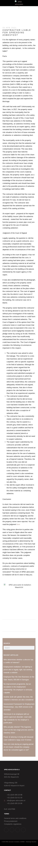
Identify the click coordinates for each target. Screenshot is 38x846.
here (18, 524)
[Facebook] (23, 830)
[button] (3, 3)
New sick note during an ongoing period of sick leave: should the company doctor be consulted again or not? (18, 747)
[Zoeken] (32, 648)
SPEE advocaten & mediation (12, 841)
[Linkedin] (17, 830)
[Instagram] (12, 830)
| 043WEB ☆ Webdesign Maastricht (28, 841)
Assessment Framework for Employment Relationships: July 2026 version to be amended (19, 707)
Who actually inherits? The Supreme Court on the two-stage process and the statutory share (18, 730)
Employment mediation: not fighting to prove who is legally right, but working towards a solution (18, 670)
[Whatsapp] (6, 830)
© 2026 (3, 841)
